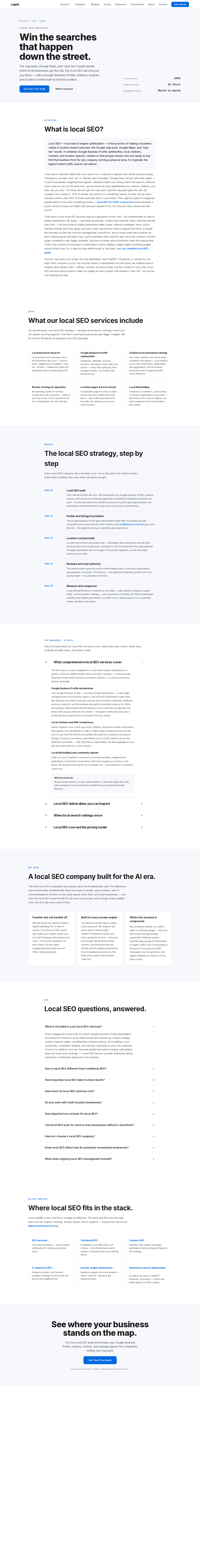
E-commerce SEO (42, 1267)
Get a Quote (180, 4)
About (151, 4)
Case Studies (137, 4)
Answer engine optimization (97, 1267)
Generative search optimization (147, 1267)
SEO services (39, 1240)
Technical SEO (89, 1240)
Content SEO (136, 1240)
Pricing (107, 4)
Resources (120, 4)
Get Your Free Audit (34, 88)
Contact (163, 4)
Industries (81, 4)
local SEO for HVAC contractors (115, 202)
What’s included (64, 88)
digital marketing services (43, 1225)
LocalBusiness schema (131, 524)
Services (65, 4)
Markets (95, 4)
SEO (34, 21)
